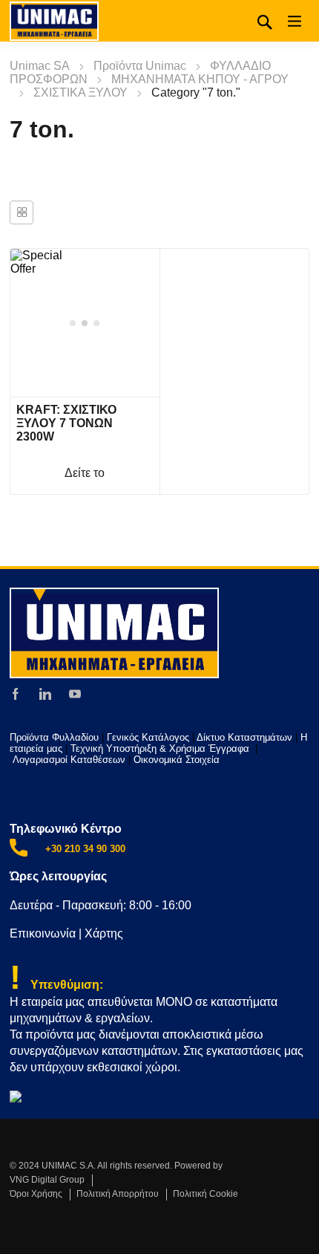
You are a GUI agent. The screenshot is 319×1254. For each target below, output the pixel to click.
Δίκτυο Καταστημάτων (246, 737)
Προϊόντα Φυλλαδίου (54, 737)
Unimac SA (40, 65)
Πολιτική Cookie (205, 1194)
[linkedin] (45, 693)
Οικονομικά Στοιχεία (177, 759)
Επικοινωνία (43, 933)
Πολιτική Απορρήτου (117, 1194)
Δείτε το (85, 473)
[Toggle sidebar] (21, 212)
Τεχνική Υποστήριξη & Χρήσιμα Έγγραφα (161, 748)
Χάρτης (104, 933)
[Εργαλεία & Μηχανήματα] (54, 21)
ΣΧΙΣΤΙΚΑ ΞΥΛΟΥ (80, 92)
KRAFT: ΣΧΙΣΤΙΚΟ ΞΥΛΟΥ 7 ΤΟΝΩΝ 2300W (66, 423)
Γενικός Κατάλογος (148, 737)
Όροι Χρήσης (36, 1194)
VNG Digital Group (47, 1180)
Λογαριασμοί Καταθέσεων (69, 759)
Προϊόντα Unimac (139, 65)
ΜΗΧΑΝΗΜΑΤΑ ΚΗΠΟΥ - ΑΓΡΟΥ (200, 79)
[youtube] (75, 693)
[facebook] (15, 693)
